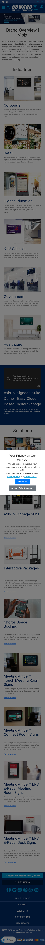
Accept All (22, 481)
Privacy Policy (13, 477)
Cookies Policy (30, 477)
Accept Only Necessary (22, 488)
